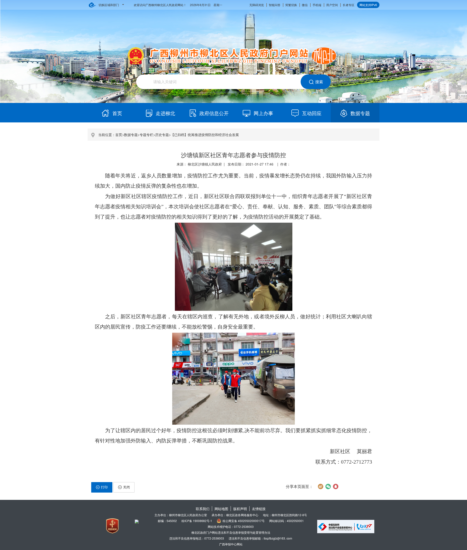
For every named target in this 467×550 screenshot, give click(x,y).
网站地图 (221, 508)
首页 (118, 134)
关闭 (126, 487)
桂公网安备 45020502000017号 (244, 521)
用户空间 (332, 5)
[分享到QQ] (335, 486)
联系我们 (202, 508)
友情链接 (259, 508)
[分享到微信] (328, 486)
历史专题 (162, 134)
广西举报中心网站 (230, 544)
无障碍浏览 (256, 5)
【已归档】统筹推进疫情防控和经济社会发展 (205, 134)
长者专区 (348, 5)
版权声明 (240, 508)
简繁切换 (291, 5)
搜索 (319, 81)
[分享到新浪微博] (320, 486)
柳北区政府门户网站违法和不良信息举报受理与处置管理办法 (230, 532)
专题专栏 (146, 134)
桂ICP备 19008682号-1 (196, 521)
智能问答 (274, 5)
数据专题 (131, 134)
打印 (104, 487)
